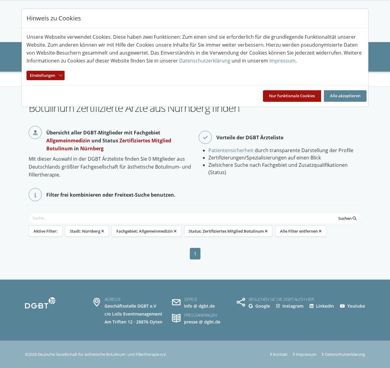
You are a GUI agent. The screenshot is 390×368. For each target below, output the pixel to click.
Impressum (282, 60)
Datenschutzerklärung (204, 60)
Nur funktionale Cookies (292, 95)
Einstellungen (42, 75)
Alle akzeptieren (345, 95)
